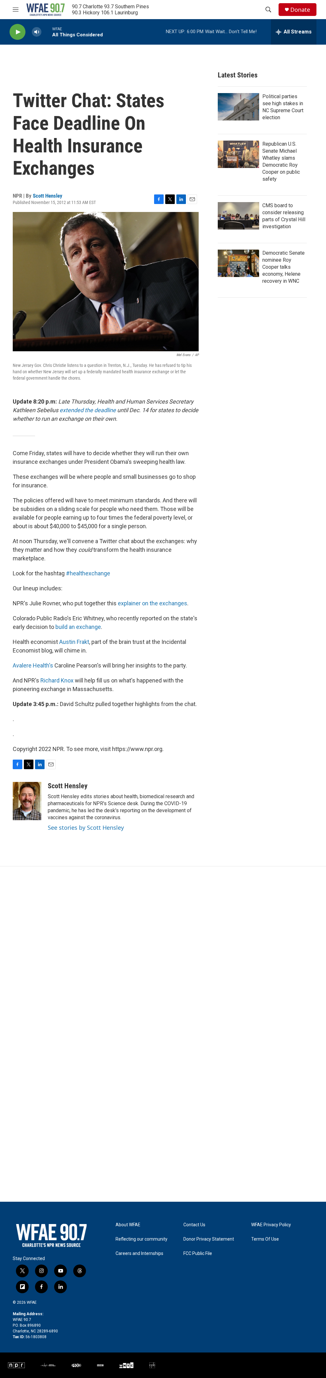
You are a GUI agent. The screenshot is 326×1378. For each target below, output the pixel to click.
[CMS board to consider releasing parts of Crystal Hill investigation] (238, 216)
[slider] (47, 31)
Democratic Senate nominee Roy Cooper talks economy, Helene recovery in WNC (283, 267)
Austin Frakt (74, 641)
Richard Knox (57, 680)
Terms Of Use (265, 1239)
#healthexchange (88, 573)
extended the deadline (88, 410)
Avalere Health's (33, 665)
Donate (300, 9)
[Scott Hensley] (27, 801)
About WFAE (128, 1224)
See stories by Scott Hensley (86, 827)
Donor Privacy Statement (208, 1239)
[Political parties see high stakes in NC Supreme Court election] (238, 106)
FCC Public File (197, 1253)
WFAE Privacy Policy (271, 1224)
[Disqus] (163, 952)
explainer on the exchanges (152, 603)
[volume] (36, 32)
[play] (17, 32)
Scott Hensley (47, 196)
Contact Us (194, 1224)
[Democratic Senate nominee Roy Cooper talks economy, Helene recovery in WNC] (238, 263)
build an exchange (78, 626)
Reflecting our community (141, 1239)
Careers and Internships (139, 1253)
